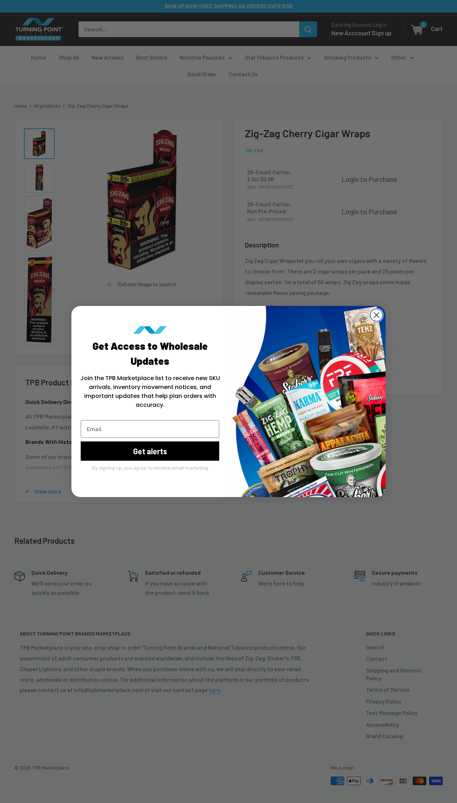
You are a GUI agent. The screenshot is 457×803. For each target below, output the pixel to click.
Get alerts (150, 451)
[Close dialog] (376, 315)
